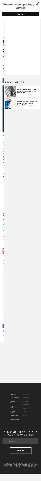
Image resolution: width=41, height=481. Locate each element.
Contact (13, 394)
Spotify (24, 415)
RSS (23, 419)
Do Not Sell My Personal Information (21, 466)
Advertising (14, 398)
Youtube (25, 401)
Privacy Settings (22, 465)
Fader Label (14, 416)
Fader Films (14, 419)
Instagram (26, 405)
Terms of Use (13, 402)
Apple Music (26, 408)
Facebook (25, 398)
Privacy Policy (13, 406)
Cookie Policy (12, 411)
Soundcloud (26, 412)
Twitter (25, 394)
